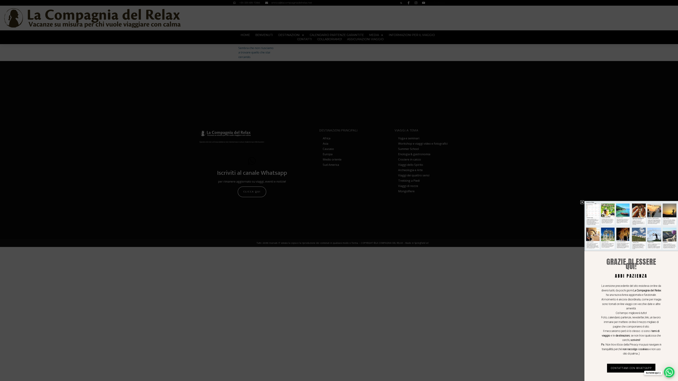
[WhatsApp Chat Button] (669, 372)
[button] (582, 202)
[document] (339, 190)
